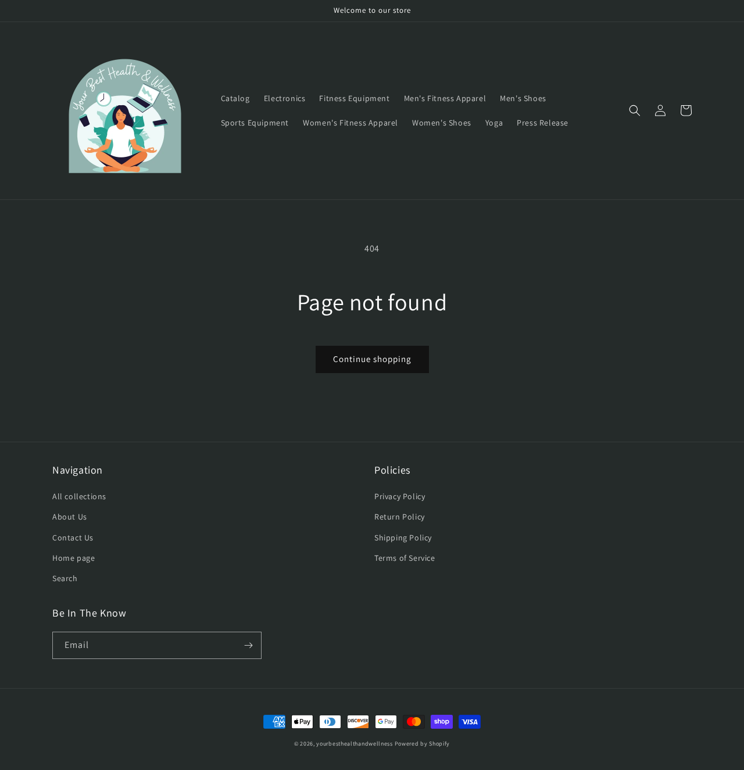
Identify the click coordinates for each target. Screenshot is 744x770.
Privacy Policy (399, 496)
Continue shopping (372, 358)
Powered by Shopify (422, 743)
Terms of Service (404, 558)
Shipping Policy (403, 537)
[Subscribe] (248, 645)
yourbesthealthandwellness (354, 743)
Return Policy (399, 516)
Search (65, 578)
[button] (635, 110)
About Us (69, 516)
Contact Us (73, 537)
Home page (73, 558)
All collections (79, 496)
